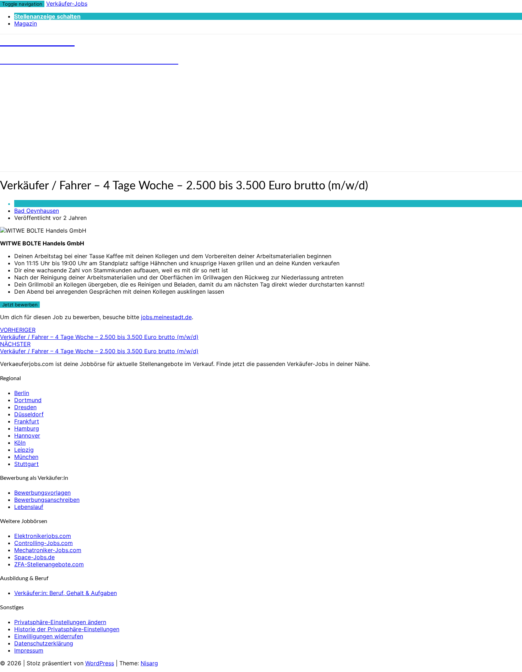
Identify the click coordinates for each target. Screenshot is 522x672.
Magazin (25, 23)
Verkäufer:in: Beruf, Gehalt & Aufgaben (65, 592)
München (26, 456)
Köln (20, 442)
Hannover (27, 435)
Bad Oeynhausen (36, 210)
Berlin (21, 392)
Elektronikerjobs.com (42, 535)
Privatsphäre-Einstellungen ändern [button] (60, 622)
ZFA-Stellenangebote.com (49, 564)
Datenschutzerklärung (43, 643)
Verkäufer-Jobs (66, 3)
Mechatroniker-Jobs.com (47, 550)
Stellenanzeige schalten (47, 16)
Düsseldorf (29, 414)
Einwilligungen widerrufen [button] (48, 636)
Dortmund (28, 400)
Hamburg (26, 428)
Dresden (25, 407)
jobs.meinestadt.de (166, 317)
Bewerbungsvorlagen (42, 492)
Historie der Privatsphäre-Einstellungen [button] (66, 629)
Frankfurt (26, 421)
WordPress (99, 663)
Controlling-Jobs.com (43, 542)
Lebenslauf (28, 506)
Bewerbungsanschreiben (47, 499)
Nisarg (149, 663)
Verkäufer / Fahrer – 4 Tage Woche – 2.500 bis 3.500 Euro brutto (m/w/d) (99, 333)
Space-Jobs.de (34, 557)
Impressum (28, 650)
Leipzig (24, 449)
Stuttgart (26, 463)
